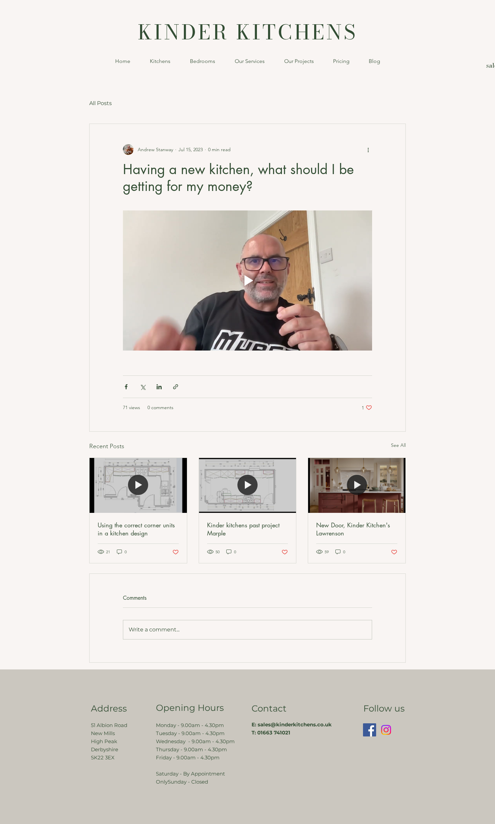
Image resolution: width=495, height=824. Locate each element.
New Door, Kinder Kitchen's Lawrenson (353, 529)
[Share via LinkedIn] (159, 387)
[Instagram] (386, 729)
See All (398, 445)
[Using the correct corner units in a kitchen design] (138, 485)
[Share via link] (175, 387)
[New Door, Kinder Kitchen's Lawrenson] (356, 485)
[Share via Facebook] (126, 387)
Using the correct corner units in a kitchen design (136, 529)
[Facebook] (369, 729)
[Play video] (247, 280)
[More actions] (368, 149)
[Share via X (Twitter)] (142, 387)
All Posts (100, 103)
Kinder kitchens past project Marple (243, 529)
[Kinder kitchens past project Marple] (247, 485)
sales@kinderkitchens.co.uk (295, 724)
